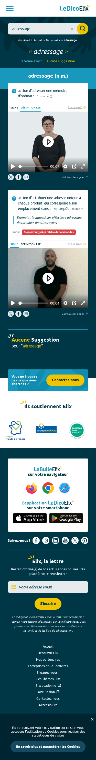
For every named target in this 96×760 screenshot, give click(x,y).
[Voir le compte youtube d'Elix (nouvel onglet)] (65, 540)
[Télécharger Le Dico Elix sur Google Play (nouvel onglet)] (66, 518)
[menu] (9, 8)
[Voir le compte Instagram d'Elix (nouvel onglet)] (45, 540)
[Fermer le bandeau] (92, 719)
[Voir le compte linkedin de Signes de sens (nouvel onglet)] (55, 540)
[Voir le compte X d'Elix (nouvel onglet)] (75, 540)
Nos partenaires (48, 659)
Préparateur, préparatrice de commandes (49, 232)
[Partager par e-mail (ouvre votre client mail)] (26, 179)
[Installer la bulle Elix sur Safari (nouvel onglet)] (64, 488)
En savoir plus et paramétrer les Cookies (48, 746)
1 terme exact (31, 61)
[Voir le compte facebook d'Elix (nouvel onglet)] (36, 540)
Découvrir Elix (48, 653)
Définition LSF (31, 108)
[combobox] (48, 28)
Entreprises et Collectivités (48, 666)
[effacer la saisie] (72, 29)
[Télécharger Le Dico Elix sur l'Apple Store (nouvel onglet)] (30, 518)
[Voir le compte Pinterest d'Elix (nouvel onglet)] (84, 540)
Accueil (38, 40)
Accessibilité (48, 705)
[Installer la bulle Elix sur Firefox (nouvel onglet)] (32, 488)
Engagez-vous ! (48, 672)
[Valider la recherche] (82, 28)
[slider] (33, 166)
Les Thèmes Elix (48, 679)
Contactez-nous (65, 380)
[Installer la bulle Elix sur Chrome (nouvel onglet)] (49, 488)
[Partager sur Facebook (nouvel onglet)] (18, 179)
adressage (70, 40)
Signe (14, 108)
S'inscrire (48, 603)
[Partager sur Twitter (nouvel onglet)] (11, 179)
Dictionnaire (53, 40)
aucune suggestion (61, 61)
